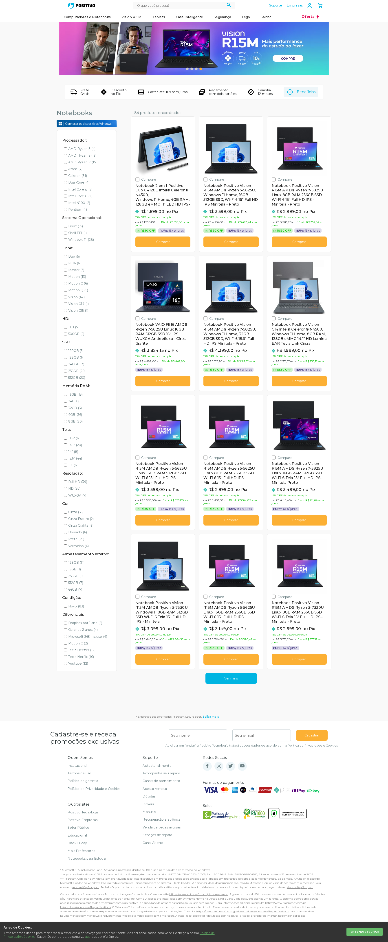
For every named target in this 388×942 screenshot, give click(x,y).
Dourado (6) (77, 532)
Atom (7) (75, 169)
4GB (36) (75, 415)
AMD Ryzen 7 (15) (82, 162)
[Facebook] (207, 766)
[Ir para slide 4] (200, 69)
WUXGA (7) (77, 495)
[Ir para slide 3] (196, 69)
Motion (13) (77, 277)
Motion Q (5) (78, 290)
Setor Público (78, 828)
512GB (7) (75, 583)
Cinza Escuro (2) (81, 519)
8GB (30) (75, 421)
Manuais (149, 812)
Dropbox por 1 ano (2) (85, 623)
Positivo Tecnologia (83, 812)
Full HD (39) (77, 482)
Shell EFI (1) (77, 233)
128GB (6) (76, 357)
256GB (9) (76, 576)
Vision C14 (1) (78, 304)
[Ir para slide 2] (191, 69)
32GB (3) (75, 408)
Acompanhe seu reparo (161, 773)
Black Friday (77, 843)
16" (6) (72, 465)
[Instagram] (219, 766)
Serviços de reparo (157, 835)
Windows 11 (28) (81, 240)
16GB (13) (75, 394)
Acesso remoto (155, 789)
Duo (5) (74, 256)
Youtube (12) (78, 664)
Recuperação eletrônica (162, 819)
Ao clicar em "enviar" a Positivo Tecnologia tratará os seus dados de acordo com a (251, 745)
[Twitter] (230, 766)
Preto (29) (76, 539)
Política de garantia (83, 781)
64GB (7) (75, 589)
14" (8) (73, 452)
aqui (88, 936)
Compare (148, 179)
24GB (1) (75, 401)
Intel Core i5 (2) (80, 196)
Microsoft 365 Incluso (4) (87, 637)
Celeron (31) (77, 176)
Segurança (222, 17)
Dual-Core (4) (78, 182)
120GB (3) (76, 351)
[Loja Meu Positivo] (81, 6)
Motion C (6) (78, 283)
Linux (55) (75, 226)
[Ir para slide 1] (187, 69)
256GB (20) (77, 371)
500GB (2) (76, 334)
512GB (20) (76, 378)
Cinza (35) (76, 512)
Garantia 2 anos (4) (83, 630)
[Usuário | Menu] (309, 5)
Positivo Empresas (82, 820)
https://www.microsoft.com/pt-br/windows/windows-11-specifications (242, 911)
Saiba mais (211, 716)
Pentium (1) (77, 210)
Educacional (77, 835)
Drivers (148, 804)
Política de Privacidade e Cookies (313, 745)
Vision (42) (76, 297)
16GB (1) (74, 569)
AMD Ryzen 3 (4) (81, 149)
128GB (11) (76, 563)
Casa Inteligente (189, 17)
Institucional (77, 766)
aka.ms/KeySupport (85, 887)
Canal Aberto (153, 843)
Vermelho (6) (78, 546)
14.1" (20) (75, 445)
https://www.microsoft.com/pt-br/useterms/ (198, 894)
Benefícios (306, 92)
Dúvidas (149, 796)
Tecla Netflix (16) (81, 657)
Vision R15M (131, 17)
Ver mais (231, 678)
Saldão (266, 17)
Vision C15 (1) (78, 311)
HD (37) (74, 488)
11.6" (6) (73, 438)
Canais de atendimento (161, 781)
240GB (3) (76, 364)
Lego (246, 17)
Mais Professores (81, 851)
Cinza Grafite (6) (80, 526)
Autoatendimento (157, 766)
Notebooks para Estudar (87, 859)
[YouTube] (242, 766)
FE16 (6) (74, 263)
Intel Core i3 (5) (80, 189)
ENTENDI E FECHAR (365, 931)
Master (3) (76, 270)
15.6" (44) (75, 458)
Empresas (295, 5)
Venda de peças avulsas (162, 827)
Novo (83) (76, 606)
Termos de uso (79, 773)
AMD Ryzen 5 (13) (82, 155)
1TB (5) (73, 327)
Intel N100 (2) (79, 203)
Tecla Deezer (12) (81, 650)
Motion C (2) (78, 643)
